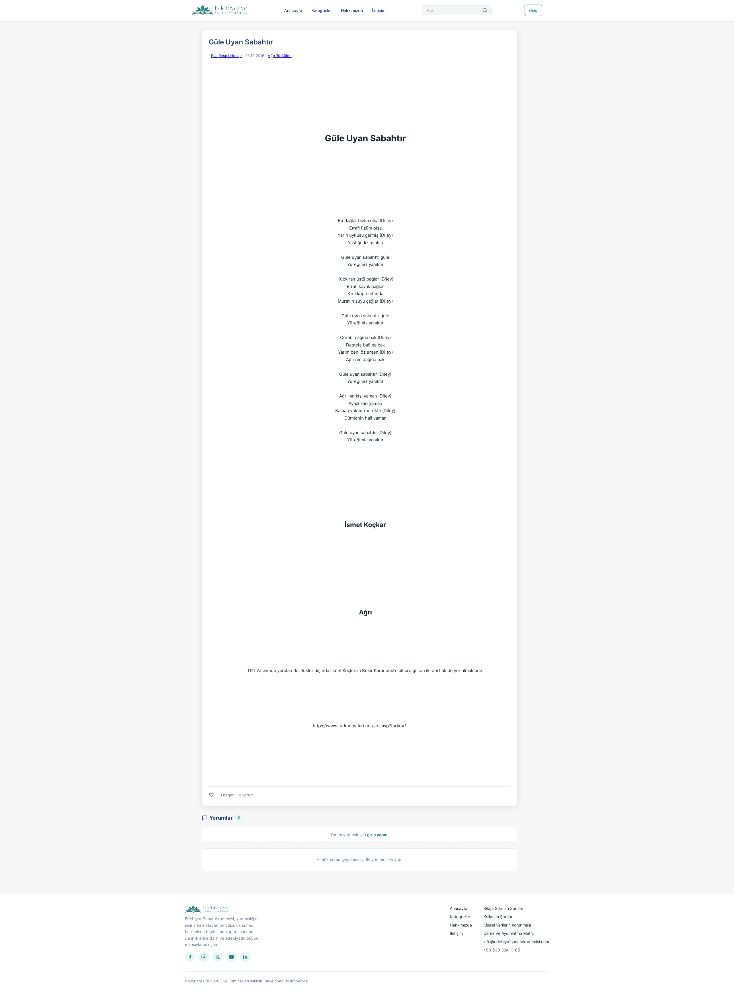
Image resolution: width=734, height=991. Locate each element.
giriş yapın (377, 834)
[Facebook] (190, 957)
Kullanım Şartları (498, 916)
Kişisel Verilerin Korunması (507, 925)
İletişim (378, 10)
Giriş (533, 10)
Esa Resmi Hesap (226, 55)
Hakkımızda (352, 10)
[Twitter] (217, 957)
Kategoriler (321, 10)
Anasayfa (293, 10)
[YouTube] (231, 957)
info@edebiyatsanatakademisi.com (516, 941)
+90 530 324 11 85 (501, 949)
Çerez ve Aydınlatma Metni (508, 933)
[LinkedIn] (245, 957)
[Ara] (484, 10)
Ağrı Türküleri (280, 55)
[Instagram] (204, 957)
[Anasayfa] (220, 10)
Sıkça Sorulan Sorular (503, 908)
